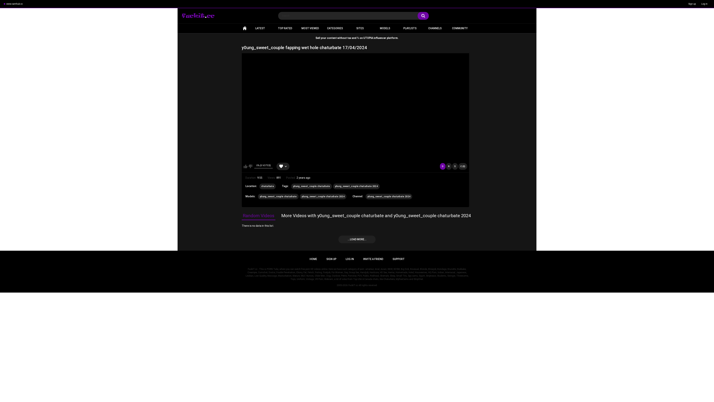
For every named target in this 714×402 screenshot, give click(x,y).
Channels (435, 28)
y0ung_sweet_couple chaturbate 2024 (356, 186)
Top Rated (285, 28)
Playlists (409, 28)
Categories (335, 28)
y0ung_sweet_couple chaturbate (311, 186)
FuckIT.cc (353, 285)
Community (460, 28)
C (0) (462, 166)
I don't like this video (250, 166)
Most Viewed (310, 28)
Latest (260, 28)
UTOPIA (368, 37)
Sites (360, 28)
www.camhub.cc (14, 4)
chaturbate (267, 186)
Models (385, 28)
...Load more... (357, 239)
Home (245, 28)
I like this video (245, 166)
